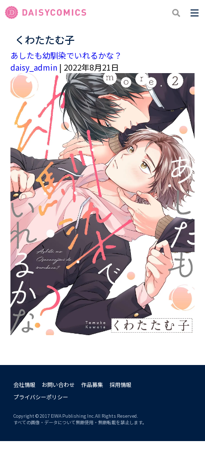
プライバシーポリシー (40, 397)
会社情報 (24, 384)
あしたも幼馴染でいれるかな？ (66, 55)
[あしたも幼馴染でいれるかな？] (102, 329)
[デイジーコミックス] (45, 13)
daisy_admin (33, 67)
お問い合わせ (58, 384)
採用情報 (120, 384)
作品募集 (92, 384)
